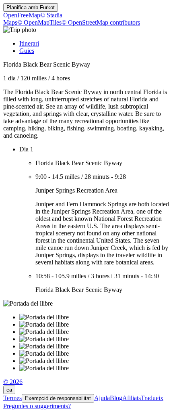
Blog (116, 397)
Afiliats (131, 397)
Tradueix (152, 397)
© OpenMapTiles (39, 22)
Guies (26, 50)
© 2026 (13, 381)
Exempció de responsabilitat (58, 398)
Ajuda (102, 397)
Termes (12, 397)
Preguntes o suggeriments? (37, 406)
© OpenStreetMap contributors (101, 22)
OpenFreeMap (21, 15)
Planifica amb (30, 7)
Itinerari (29, 43)
